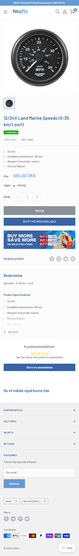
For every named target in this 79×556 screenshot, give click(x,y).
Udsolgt (39, 210)
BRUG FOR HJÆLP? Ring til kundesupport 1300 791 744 (39, 2)
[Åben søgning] (58, 12)
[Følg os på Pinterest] (20, 518)
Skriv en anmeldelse (39, 367)
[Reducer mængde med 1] (17, 197)
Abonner (14, 483)
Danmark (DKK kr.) (32, 501)
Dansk (8, 501)
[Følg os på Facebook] (6, 518)
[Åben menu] (5, 11)
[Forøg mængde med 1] (37, 197)
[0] (72, 11)
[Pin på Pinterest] (58, 258)
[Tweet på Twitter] (65, 258)
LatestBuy (10, 139)
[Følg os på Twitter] (13, 518)
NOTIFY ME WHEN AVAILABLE (39, 221)
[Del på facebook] (51, 258)
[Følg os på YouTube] (27, 518)
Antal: (7, 196)
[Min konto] (65, 12)
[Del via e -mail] (72, 258)
